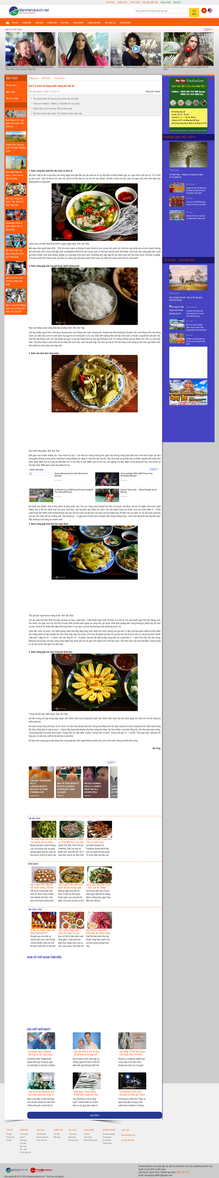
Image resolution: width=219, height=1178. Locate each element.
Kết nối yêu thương (90, 1140)
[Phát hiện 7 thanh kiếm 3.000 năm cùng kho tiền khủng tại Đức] (87, 1080)
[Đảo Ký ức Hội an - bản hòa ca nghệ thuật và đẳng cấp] (177, 215)
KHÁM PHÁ (52, 23)
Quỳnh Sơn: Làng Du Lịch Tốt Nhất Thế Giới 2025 (16, 147)
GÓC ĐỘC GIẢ (110, 23)
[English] (210, 10)
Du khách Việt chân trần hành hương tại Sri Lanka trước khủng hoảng (195, 313)
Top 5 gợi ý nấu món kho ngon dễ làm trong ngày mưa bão (70, 887)
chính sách (125, 1130)
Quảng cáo (122, 2)
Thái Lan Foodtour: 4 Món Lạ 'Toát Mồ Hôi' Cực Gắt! (56, 103)
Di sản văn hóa (41, 1140)
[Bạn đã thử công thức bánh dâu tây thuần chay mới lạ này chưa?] (99, 920)
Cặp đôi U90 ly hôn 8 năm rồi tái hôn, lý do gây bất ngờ (86, 1054)
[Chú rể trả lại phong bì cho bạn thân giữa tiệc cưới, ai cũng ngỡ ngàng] (41, 1080)
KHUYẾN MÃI (125, 23)
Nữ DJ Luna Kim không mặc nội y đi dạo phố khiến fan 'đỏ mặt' (16, 308)
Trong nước (10, 1137)
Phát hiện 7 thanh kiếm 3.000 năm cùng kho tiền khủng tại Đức (86, 1094)
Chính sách (135, 2)
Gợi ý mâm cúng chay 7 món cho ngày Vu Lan (69, 932)
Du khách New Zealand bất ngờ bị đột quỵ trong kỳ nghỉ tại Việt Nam (40, 1054)
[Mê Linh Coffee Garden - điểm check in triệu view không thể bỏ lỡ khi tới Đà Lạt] (177, 324)
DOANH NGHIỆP (94, 23)
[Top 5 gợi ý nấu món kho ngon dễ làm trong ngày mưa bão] (71, 874)
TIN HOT (15, 23)
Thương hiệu (107, 1137)
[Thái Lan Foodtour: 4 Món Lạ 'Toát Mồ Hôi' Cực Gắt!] (71, 829)
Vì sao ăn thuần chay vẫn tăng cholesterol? (42, 932)
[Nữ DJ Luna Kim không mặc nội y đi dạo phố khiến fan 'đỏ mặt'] (16, 294)
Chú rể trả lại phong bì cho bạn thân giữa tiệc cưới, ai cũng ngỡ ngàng (41, 1094)
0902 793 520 (183, 1172)
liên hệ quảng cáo (128, 1135)
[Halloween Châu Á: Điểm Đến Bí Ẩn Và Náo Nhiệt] (16, 214)
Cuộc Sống (88, 1137)
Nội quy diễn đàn (150, 2)
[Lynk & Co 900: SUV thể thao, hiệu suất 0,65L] (16, 267)
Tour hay (189, 212)
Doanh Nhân (107, 1140)
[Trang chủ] (7, 22)
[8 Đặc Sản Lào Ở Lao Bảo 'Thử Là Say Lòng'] (99, 829)
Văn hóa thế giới (42, 1137)
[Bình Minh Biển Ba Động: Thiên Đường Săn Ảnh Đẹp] (16, 161)
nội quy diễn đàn (127, 1140)
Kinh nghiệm (190, 184)
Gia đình (87, 1134)
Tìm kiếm (194, 12)
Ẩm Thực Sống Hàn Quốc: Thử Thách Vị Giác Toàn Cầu (14, 201)
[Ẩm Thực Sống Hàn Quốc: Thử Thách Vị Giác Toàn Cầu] (16, 189)
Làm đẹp (23, 1143)
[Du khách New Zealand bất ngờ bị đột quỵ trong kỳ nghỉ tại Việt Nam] (41, 1040)
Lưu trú (22, 1137)
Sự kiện (9, 1140)
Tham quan (24, 1134)
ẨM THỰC (65, 23)
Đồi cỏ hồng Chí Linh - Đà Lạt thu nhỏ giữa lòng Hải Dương (185, 298)
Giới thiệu (110, 2)
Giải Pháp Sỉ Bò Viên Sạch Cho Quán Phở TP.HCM (15, 123)
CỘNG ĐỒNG (78, 23)
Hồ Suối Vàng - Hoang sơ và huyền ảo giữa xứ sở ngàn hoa (186, 175)
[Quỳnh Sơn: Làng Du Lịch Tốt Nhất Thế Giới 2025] (16, 136)
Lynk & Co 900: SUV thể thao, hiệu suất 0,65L (14, 280)
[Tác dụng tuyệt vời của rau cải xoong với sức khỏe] (43, 829)
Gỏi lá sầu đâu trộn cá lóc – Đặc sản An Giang (98, 886)
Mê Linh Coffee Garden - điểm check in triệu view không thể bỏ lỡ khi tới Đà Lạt (196, 327)
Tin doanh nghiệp (109, 1134)
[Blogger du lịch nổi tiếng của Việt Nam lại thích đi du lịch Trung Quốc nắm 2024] (177, 187)
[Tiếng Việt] (204, 10)
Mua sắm (189, 198)
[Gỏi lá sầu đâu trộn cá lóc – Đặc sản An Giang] (99, 874)
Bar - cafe (189, 321)
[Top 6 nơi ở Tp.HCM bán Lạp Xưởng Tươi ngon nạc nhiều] (177, 201)
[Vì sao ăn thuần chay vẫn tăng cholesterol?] (43, 920)
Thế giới (9, 1134)
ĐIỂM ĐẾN (27, 23)
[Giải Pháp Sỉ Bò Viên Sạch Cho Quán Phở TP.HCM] (16, 113)
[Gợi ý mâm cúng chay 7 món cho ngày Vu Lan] (71, 920)
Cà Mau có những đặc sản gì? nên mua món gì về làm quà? (195, 341)
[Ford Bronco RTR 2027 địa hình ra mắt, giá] (132, 1080)
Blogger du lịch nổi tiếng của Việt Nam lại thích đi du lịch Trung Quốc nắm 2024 (196, 190)
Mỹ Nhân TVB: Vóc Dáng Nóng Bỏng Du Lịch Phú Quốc (15, 253)
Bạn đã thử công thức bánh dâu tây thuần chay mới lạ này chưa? (98, 933)
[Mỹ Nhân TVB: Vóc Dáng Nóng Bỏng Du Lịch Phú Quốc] (16, 240)
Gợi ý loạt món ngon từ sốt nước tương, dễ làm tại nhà (41, 887)
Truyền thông (107, 1143)
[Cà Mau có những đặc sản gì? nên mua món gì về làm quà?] (177, 338)
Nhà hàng (23, 1140)
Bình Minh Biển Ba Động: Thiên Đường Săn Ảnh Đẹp (14, 175)
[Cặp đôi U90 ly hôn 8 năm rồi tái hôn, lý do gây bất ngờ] (87, 1040)
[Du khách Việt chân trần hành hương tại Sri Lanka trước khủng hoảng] (177, 310)
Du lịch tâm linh (191, 307)
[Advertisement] (94, 141)
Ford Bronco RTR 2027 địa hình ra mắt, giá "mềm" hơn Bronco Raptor (132, 1094)
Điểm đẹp (57, 1137)
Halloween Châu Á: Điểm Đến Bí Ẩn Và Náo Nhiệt (14, 226)
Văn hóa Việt (41, 1134)
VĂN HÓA (39, 23)
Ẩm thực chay (12, 98)
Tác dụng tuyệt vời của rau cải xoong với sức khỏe (56, 98)
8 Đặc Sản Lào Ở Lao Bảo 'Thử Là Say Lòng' (52, 108)
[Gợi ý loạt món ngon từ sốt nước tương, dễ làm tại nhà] (43, 874)
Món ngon (10, 91)
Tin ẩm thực (11, 85)
